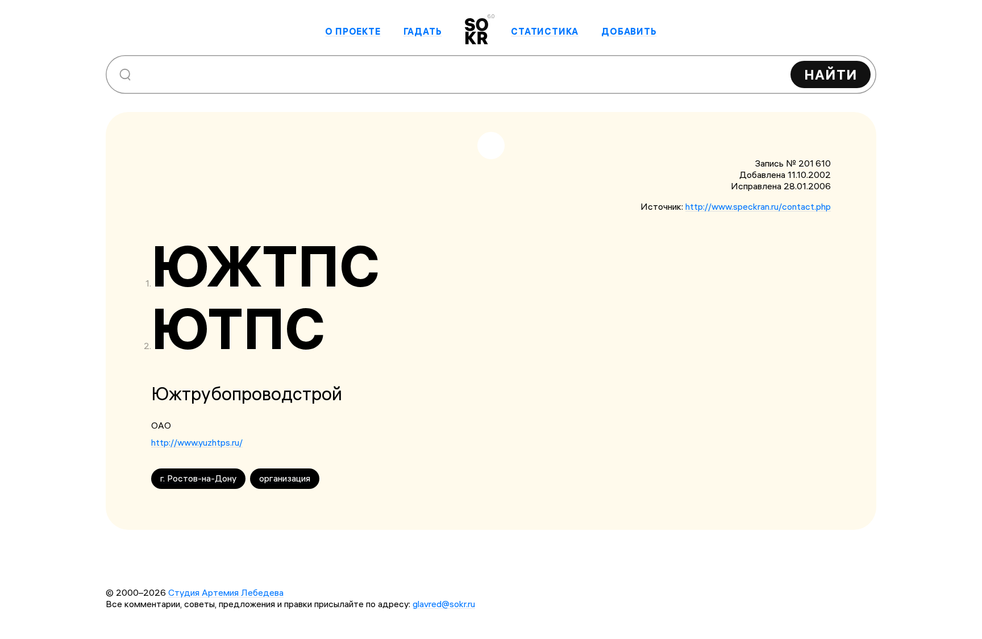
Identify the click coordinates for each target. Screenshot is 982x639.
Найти (830, 74)
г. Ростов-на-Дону (198, 478)
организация (284, 478)
